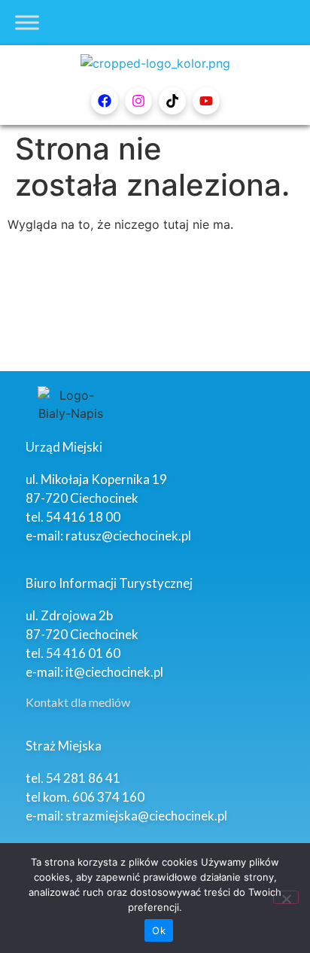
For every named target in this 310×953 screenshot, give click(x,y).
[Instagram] (138, 100)
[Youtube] (206, 100)
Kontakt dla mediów (78, 702)
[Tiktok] (172, 100)
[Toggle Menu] (27, 22)
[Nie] (286, 897)
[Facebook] (104, 100)
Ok (159, 930)
